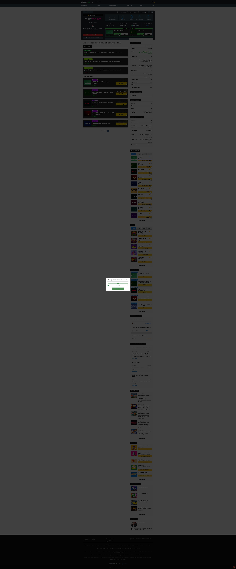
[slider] (118, 283)
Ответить (118, 288)
